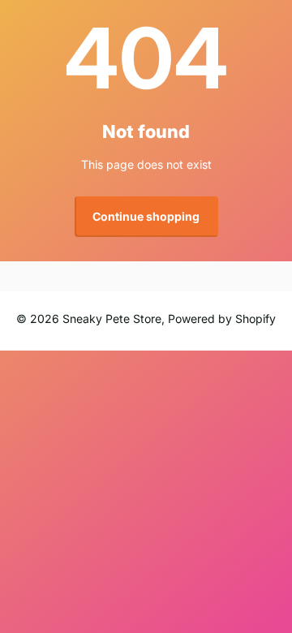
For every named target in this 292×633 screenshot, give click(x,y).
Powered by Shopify (222, 318)
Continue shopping (146, 216)
